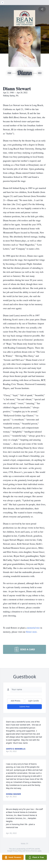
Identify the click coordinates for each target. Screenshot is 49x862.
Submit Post (24, 706)
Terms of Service (31, 851)
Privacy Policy (17, 851)
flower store (31, 631)
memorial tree (33, 627)
